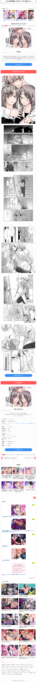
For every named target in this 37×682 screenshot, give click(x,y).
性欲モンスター (10, 672)
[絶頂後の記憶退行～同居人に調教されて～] (18, 524)
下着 (18, 669)
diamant (3, 573)
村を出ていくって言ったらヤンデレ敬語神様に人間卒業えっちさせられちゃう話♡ (13, 516)
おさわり (18, 666)
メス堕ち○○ (9, 669)
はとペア (12, 667)
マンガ (6, 25)
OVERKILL (17, 20)
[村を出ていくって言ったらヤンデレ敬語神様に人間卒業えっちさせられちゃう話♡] (18, 510)
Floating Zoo (22, 664)
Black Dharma (13, 664)
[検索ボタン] (36, 1)
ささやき (9, 25)
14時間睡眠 (3, 664)
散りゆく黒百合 (16, 672)
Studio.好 (6, 666)
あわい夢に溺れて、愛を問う (6, 558)
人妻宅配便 (21, 669)
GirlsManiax (31, 8)
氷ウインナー (21, 672)
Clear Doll (17, 664)
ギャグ (32, 667)
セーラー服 (22, 25)
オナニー (16, 25)
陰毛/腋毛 (19, 25)
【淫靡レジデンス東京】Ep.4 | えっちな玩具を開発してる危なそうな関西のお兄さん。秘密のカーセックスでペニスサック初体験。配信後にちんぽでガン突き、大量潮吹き (18, 544)
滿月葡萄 (31, 672)
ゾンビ (3, 669)
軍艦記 (12, 674)
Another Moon (8, 664)
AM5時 (4, 20)
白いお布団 (3, 674)
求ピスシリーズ (26, 672)
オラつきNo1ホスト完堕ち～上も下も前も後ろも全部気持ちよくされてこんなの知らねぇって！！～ (16, 572)
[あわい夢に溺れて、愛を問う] (18, 552)
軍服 (9, 674)
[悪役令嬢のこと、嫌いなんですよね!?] (22, 14)
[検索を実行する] (35, 498)
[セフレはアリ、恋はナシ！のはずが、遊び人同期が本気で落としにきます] (9, 14)
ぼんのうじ (16, 667)
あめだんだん (14, 666)
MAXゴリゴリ (30, 664)
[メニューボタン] (1, 1)
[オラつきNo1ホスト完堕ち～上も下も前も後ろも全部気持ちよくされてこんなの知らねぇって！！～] (18, 566)
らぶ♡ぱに (3, 517)
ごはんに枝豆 (31, 666)
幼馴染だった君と (4, 672)
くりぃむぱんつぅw (29, 25)
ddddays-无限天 (4, 530)
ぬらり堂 (3, 667)
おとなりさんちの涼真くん (24, 666)
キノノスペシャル (27, 667)
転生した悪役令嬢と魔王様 (18, 674)
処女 (13, 25)
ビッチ (25, 25)
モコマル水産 (14, 669)
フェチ (6, 669)
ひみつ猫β (3, 559)
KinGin (26, 664)
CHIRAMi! (3, 545)
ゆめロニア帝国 (21, 667)
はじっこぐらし (8, 667)
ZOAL (10, 666)
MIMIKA (3, 666)
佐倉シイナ (25, 669)
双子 (11, 25)
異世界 (34, 672)
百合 (6, 674)
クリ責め (33, 25)
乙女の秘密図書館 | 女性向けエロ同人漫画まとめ (18, 1)
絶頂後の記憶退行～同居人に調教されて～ (8, 529)
